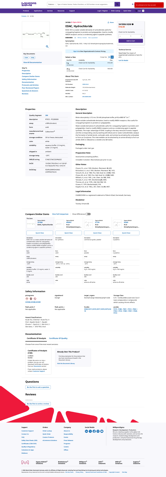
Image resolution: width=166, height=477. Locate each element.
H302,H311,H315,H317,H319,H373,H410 (97, 310)
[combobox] (83, 4)
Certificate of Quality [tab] (58, 338)
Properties (26, 71)
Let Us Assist (123, 60)
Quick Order (127, 11)
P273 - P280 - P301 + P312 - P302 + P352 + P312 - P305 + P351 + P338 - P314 (126, 311)
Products (24, 16)
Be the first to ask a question (38, 387)
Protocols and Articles (30, 85)
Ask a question (93, 38)
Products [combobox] (51, 4)
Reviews (25, 94)
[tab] (26, 16)
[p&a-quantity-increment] (141, 36)
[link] (31, 430)
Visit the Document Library (66, 363)
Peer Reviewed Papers (30, 88)
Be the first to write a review (39, 404)
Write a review (82, 38)
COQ (32, 58)
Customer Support (39, 371)
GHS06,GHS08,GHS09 (33, 302)
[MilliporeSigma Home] (29, 4)
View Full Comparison (60, 214)
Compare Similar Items (31, 76)
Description (26, 73)
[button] (102, 11)
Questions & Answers (30, 91)
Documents (37, 366)
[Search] (117, 4)
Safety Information (29, 79)
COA (26, 58)
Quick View (40, 233)
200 (46, 115)
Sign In (75, 51)
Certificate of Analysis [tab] (36, 338)
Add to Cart (131, 41)
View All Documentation (32, 62)
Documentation (28, 82)
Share (112, 22)
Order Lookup (115, 11)
